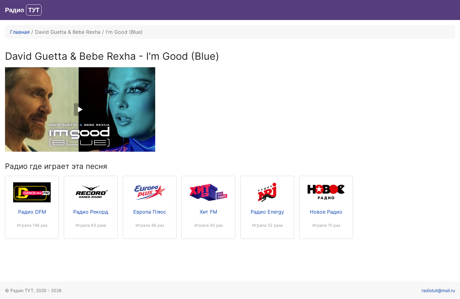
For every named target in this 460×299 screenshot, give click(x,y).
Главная (20, 32)
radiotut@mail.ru (438, 290)
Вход (449, 10)
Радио (22, 10)
